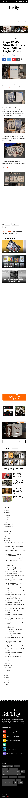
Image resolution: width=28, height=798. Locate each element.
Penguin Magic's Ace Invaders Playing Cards (14, 645)
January (7, 668)
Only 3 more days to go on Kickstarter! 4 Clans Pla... (15, 591)
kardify (18, 779)
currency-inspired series (9, 87)
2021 (5, 522)
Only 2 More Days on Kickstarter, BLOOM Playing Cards (13, 583)
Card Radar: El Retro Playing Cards (14, 558)
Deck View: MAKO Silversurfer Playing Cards (13, 232)
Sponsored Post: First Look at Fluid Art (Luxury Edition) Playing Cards (21, 31)
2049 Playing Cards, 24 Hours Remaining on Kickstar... (13, 634)
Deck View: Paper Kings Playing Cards (15, 594)
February (7, 665)
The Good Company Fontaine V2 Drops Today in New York (13, 597)
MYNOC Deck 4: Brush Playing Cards (14, 608)
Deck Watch (10, 782)
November (8, 526)
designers (5, 777)
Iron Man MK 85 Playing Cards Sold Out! (14, 543)
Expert (7, 39)
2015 (5, 682)
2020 (5, 671)
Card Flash (12, 771)
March (7, 663)
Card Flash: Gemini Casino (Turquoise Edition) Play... (14, 564)
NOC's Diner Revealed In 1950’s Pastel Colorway (15, 551)
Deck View (16, 766)
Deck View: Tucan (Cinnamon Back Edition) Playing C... (14, 547)
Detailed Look (21, 777)
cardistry (5, 769)
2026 (5, 510)
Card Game (12, 779)
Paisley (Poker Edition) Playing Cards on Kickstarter (15, 611)
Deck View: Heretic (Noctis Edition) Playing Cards (14, 653)
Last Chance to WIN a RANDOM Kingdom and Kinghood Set (13, 601)
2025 (5, 513)
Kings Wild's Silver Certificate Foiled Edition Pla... (14, 619)
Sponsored (5, 779)
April (6, 661)
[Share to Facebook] (4, 59)
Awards (14, 785)
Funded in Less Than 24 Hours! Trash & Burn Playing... (15, 576)
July (6, 536)
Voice (18, 771)
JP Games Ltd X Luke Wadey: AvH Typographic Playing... (13, 572)
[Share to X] (9, 59)
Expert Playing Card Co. (12, 167)
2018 (5, 675)
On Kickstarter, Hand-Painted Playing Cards (19, 497)
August (7, 534)
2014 (5, 685)
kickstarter (5, 766)
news (20, 39)
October (7, 529)
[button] (4, 1)
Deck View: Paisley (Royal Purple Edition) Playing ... (13, 568)
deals (16, 769)
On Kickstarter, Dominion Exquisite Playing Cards (13, 561)
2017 (5, 678)
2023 (5, 517)
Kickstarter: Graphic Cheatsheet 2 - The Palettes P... (15, 649)
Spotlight (5, 774)
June (6, 538)
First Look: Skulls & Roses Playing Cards (7, 30)
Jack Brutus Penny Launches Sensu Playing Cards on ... (13, 657)
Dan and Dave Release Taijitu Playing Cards (17, 474)
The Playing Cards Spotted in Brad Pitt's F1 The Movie (19, 482)
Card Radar (5, 771)
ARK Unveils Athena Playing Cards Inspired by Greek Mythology (18, 491)
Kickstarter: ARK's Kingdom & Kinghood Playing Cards (15, 615)
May (6, 540)
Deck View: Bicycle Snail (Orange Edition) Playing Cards (12, 469)
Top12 (11, 777)
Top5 (15, 782)
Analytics (18, 774)
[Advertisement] (16, 14)
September (8, 531)
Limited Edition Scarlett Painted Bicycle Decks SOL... (14, 605)
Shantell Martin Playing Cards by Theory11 (13, 641)
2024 (5, 515)
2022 (5, 520)
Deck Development (7, 785)
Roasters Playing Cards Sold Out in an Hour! (14, 638)
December (8, 524)
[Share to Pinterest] (14, 59)
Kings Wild (14, 39)
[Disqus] (14, 306)
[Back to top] (24, 794)
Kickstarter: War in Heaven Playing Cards (13, 587)
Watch (22, 771)
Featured (11, 769)
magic (15, 777)
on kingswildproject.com (18, 169)
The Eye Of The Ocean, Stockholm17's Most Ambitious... (15, 626)
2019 (5, 673)
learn (4, 782)
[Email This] (18, 59)
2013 (5, 687)
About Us (4, 1)
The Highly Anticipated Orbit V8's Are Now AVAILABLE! (14, 630)
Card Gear (11, 774)
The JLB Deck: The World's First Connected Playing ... (13, 554)
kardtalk (20, 782)
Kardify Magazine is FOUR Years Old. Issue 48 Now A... (14, 580)
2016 (5, 680)
